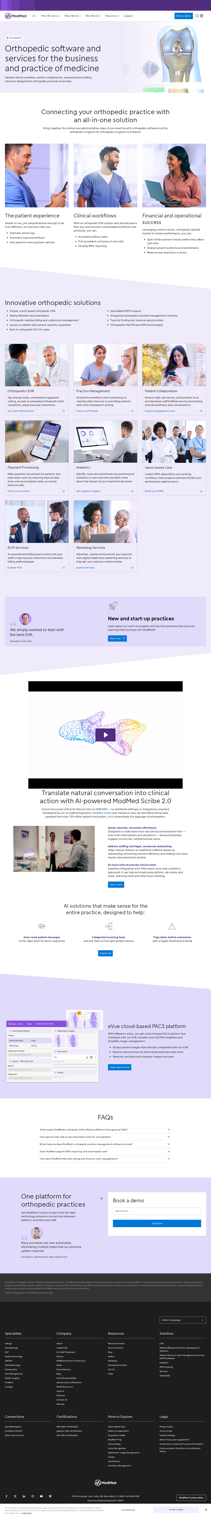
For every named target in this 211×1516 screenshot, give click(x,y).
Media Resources (65, 1386)
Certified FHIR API (13, 1431)
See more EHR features (21, 411)
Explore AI (105, 953)
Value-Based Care (116, 1426)
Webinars (112, 1360)
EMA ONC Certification (67, 1426)
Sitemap (61, 1404)
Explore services (85, 567)
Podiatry (9, 1382)
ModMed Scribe (102, 813)
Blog (59, 1373)
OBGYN (8, 1360)
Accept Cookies (176, 1509)
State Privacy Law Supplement (174, 1439)
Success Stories (115, 1347)
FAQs (110, 1373)
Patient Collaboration (118, 1431)
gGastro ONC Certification (69, 1431)
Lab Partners (114, 1461)
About (60, 1343)
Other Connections (14, 1435)
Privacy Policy (166, 1426)
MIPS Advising (166, 1367)
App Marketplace (13, 1426)
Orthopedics (11, 1369)
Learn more (116, 884)
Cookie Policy (26, 1513)
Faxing (111, 1457)
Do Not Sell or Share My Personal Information (181, 1444)
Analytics (164, 1362)
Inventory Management (119, 1465)
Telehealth (165, 1375)
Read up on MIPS (154, 491)
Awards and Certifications (69, 1382)
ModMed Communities (191, 1497)
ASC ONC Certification (67, 1435)
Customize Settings (128, 1510)
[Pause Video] (106, 735)
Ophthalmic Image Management (124, 1452)
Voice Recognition (117, 1448)
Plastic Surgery (12, 1378)
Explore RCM (15, 567)
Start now (115, 638)
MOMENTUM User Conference (71, 1360)
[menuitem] (34, 16)
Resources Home (116, 1343)
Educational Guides (117, 1365)
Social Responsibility (66, 1378)
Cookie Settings (167, 1435)
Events (60, 1356)
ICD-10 (111, 1369)
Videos (111, 1356)
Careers (60, 1391)
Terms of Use (166, 1431)
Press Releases (64, 1369)
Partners (61, 1395)
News (59, 1365)
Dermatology (11, 1347)
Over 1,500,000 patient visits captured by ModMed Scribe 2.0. (105, 5)
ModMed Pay (115, 1439)
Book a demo (184, 16)
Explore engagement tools (160, 411)
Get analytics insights (88, 491)
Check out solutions (19, 491)
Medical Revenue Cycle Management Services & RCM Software (182, 1357)
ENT (7, 1352)
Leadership (62, 1347)
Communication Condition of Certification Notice (180, 1450)
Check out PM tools (87, 411)
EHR (162, 1343)
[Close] (206, 1509)
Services (164, 1371)
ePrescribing (114, 1444)
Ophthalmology (12, 1365)
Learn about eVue (120, 1067)
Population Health (117, 1435)
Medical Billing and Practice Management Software (180, 1349)
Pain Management (14, 1373)
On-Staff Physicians (66, 1352)
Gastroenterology (14, 1356)
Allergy (8, 1343)
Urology (9, 1386)
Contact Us (62, 1399)
